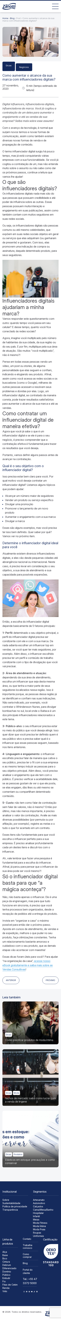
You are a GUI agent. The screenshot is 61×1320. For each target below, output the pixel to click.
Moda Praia (39, 1229)
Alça (4, 1251)
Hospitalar (38, 1213)
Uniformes (38, 1236)
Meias (36, 1219)
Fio (4, 1281)
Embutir (6, 1278)
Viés (4, 1291)
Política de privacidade (14, 1206)
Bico (4, 1258)
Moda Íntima (39, 1226)
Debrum (6, 1265)
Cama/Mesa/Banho (43, 1209)
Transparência (10, 1209)
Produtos (18, 1154)
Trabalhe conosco (27, 1246)
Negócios (24, 67)
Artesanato (39, 1199)
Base (5, 1255)
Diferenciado (9, 1268)
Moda (16, 1093)
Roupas (37, 1232)
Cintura (6, 1261)
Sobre (5, 1199)
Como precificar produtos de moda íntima (29, 1040)
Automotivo (39, 1203)
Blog (12, 18)
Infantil (36, 1216)
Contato (27, 1239)
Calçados (38, 1206)
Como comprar (27, 1255)
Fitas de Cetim (10, 1284)
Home (5, 18)
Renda (5, 1288)
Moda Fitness (40, 1222)
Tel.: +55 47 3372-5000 (30, 1281)
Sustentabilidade (11, 1203)
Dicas (9, 65)
